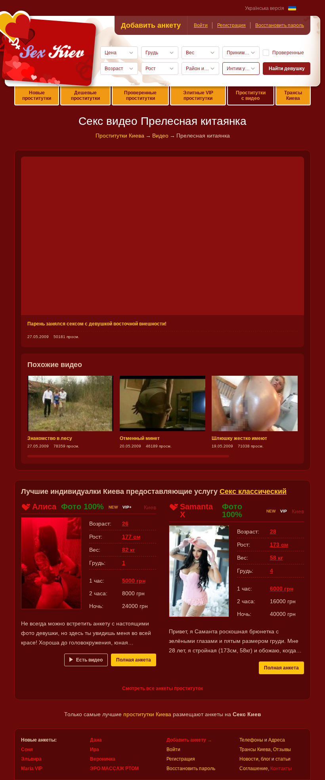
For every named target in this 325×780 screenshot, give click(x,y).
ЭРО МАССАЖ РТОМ (114, 768)
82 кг (128, 550)
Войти (201, 25)
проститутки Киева (147, 714)
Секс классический (253, 491)
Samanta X (196, 510)
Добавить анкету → (189, 740)
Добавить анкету (151, 25)
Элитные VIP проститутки (198, 95)
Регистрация (231, 25)
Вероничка (102, 759)
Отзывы (282, 749)
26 (125, 523)
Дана (96, 740)
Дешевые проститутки (85, 95)
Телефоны (251, 740)
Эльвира (31, 759)
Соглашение (253, 768)
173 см (279, 544)
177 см (131, 536)
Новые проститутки (36, 95)
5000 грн (133, 580)
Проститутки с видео (251, 95)
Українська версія (264, 8)
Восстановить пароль (279, 25)
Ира (94, 749)
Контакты (281, 768)
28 (273, 531)
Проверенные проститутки (140, 95)
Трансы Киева (293, 95)
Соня (27, 749)
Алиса (44, 506)
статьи (283, 759)
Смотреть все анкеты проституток (162, 688)
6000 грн (281, 588)
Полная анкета (133, 660)
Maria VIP (31, 768)
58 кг (276, 557)
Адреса (276, 740)
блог (265, 759)
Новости (248, 759)
